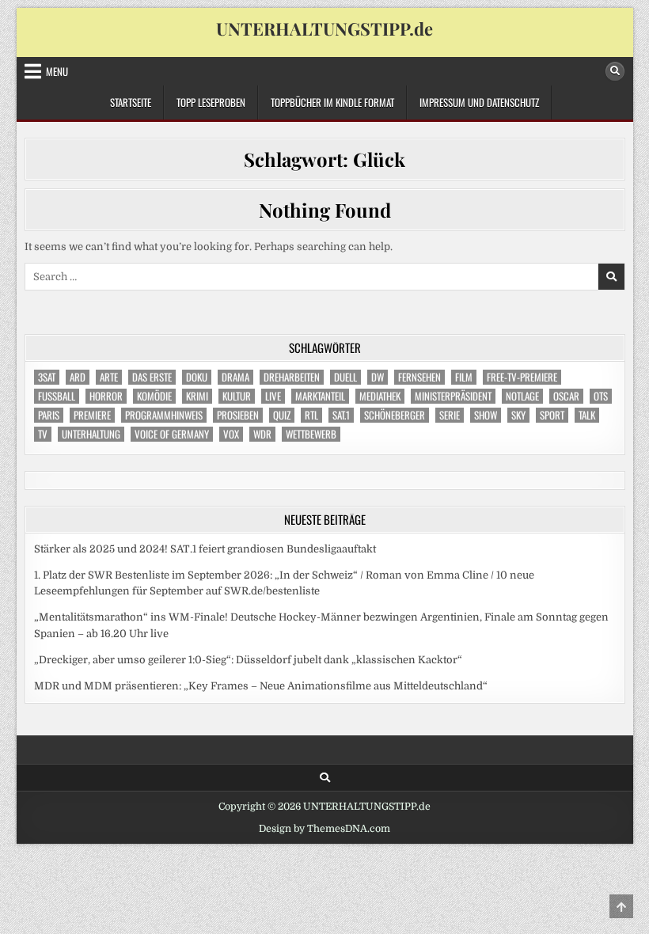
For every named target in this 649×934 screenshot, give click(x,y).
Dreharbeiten (292, 377)
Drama (235, 377)
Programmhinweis (164, 415)
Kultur (236, 396)
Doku (196, 377)
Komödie (154, 396)
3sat (46, 377)
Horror (106, 396)
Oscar (566, 396)
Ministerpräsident (453, 396)
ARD (77, 377)
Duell (345, 377)
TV (42, 434)
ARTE (109, 377)
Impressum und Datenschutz (479, 102)
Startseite (130, 102)
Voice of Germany (172, 434)
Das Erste (152, 377)
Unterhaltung (91, 434)
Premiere (92, 415)
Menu (57, 71)
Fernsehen (419, 377)
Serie (449, 415)
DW (377, 377)
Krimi (197, 396)
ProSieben (238, 415)
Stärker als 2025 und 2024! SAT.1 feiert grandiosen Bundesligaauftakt (205, 549)
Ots (601, 396)
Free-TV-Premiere (522, 377)
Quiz (281, 415)
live (273, 396)
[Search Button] (614, 71)
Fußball (56, 396)
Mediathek (379, 396)
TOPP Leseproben (210, 102)
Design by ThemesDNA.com (324, 828)
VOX (231, 434)
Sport (552, 415)
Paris (48, 415)
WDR (262, 434)
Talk (587, 415)
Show (485, 415)
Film (464, 377)
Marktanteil (320, 396)
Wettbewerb (311, 434)
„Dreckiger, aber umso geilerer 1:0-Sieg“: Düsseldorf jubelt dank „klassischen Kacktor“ (248, 660)
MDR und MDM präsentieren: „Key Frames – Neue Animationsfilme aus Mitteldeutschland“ (261, 686)
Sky (518, 415)
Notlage (522, 396)
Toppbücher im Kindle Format (332, 102)
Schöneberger (394, 415)
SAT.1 (341, 415)
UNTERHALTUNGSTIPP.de (324, 28)
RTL (311, 415)
